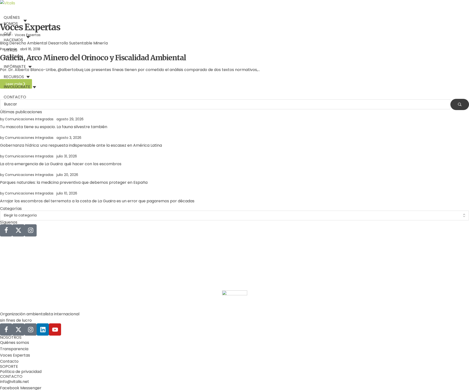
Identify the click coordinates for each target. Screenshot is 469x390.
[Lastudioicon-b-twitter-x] (18, 230)
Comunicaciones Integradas (29, 119)
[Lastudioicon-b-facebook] (6, 230)
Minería (100, 43)
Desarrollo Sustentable (70, 43)
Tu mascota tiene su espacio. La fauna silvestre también (53, 127)
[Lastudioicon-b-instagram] (30, 230)
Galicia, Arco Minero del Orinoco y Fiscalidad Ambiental (93, 57)
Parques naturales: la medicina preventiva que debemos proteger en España (74, 182)
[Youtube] (55, 329)
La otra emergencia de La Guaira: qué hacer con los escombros (60, 164)
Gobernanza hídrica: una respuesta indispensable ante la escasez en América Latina (81, 145)
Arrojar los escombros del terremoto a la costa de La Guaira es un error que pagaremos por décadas (97, 201)
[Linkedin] (43, 329)
